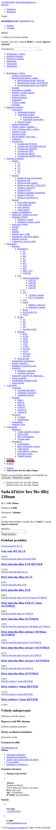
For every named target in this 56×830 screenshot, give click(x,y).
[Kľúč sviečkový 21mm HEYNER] (17, 694)
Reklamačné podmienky (17, 757)
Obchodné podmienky (16, 755)
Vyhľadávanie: (7, 49)
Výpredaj (11, 28)
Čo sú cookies (13, 762)
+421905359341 (8, 2)
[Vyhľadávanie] (41, 49)
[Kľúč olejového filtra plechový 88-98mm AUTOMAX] (25, 626)
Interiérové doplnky (15, 56)
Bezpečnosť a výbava (16, 54)
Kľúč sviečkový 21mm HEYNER (19, 699)
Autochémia (12, 66)
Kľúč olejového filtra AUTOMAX (20, 618)
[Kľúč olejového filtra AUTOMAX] (17, 613)
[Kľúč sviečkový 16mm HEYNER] (17, 681)
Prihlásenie (11, 9)
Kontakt (10, 25)
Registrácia (11, 12)
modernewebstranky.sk (18, 827)
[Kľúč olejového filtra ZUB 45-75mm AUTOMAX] (24, 597)
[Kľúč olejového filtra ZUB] (13, 585)
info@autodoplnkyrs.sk (26, 2)
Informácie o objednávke (17, 764)
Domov (10, 468)
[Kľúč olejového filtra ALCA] (14, 572)
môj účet (4, 5)
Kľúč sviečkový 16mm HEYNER (19, 686)
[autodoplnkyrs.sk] (9, 748)
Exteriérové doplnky (15, 59)
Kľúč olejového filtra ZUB (15, 590)
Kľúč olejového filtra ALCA (16, 577)
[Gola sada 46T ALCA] (11, 546)
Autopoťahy (12, 63)
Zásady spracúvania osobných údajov (23, 759)
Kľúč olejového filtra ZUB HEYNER (21, 564)
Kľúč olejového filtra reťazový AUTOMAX (25, 647)
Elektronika (11, 61)
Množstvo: (5, 529)
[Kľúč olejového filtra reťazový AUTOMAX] (21, 642)
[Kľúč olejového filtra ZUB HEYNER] (18, 559)
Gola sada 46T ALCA (13, 551)
